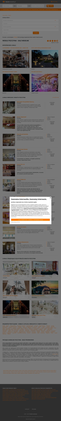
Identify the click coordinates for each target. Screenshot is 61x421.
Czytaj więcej (13, 216)
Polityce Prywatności (43, 211)
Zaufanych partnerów (28, 210)
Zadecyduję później (15, 222)
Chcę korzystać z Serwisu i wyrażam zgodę (30, 219)
